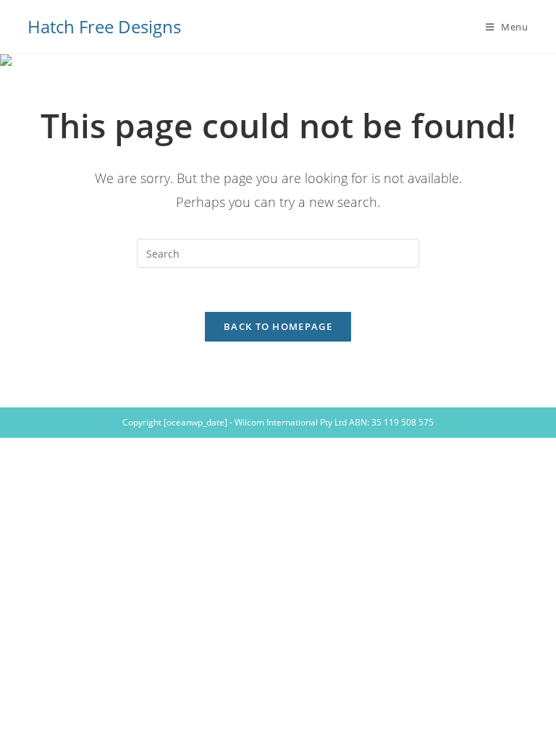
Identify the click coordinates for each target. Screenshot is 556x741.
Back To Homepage (278, 326)
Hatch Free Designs (104, 26)
